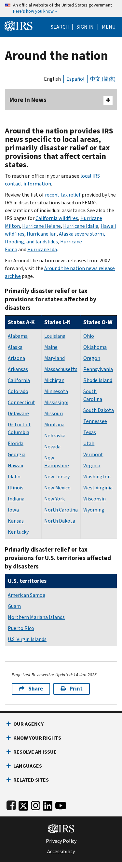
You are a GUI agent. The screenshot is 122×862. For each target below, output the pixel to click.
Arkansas (18, 369)
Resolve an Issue (35, 751)
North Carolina (61, 509)
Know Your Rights (37, 737)
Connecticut (21, 402)
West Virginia (98, 487)
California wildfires (56, 218)
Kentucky (18, 531)
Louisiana (54, 336)
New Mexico (57, 487)
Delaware (18, 413)
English (52, 78)
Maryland (54, 358)
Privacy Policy (61, 841)
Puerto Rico (21, 628)
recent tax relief (63, 194)
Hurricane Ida (42, 249)
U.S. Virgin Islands (27, 639)
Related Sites (31, 779)
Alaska (15, 347)
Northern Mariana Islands (36, 617)
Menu (108, 27)
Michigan (54, 380)
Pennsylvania (98, 369)
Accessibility (61, 851)
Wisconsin (94, 498)
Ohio (88, 336)
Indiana (16, 498)
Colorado (18, 391)
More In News (28, 100)
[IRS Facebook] (11, 804)
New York (54, 498)
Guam (14, 606)
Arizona (16, 358)
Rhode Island (97, 380)
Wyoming (93, 509)
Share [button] (35, 688)
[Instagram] (35, 804)
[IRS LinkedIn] (48, 804)
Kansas (16, 520)
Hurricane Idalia (80, 226)
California (19, 380)
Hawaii (15, 465)
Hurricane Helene (41, 226)
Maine (51, 347)
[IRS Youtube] (60, 804)
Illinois (15, 487)
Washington (97, 476)
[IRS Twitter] (23, 804)
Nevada (52, 446)
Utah (88, 443)
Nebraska (54, 435)
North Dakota (59, 520)
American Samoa (26, 595)
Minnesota (56, 391)
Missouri (53, 413)
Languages (27, 765)
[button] (85, 27)
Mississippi (56, 402)
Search (60, 27)
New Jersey (57, 476)
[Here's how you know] (61, 8)
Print (76, 688)
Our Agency (28, 723)
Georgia (16, 454)
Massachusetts (60, 369)
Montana (54, 424)
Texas (89, 432)
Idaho (14, 476)
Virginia (91, 465)
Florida (15, 443)
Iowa (13, 509)
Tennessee (95, 421)
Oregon (91, 358)
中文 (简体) (102, 78)
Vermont (93, 454)
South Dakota (98, 410)
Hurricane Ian (42, 233)
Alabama (18, 336)
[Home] (19, 25)
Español (75, 78)
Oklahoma (95, 347)
